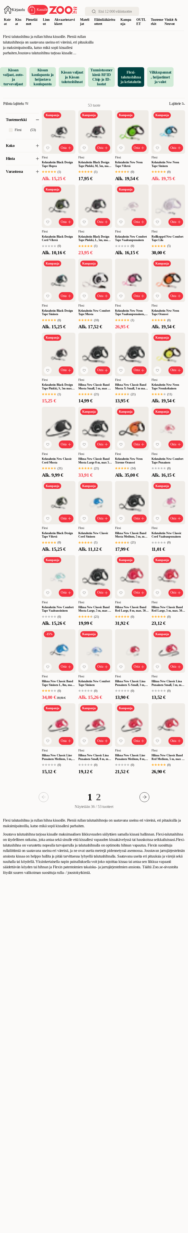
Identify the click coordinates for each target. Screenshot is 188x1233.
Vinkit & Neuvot (170, 22)
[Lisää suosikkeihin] (48, 148)
